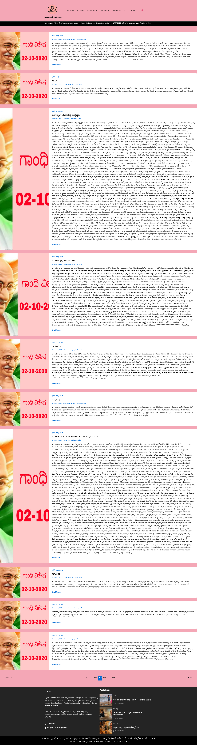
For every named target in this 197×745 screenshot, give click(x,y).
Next (191, 678)
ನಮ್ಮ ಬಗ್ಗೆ (132, 10)
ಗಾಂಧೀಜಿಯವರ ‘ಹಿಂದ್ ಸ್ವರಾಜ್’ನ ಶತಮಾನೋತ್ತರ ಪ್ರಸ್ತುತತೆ (75, 437)
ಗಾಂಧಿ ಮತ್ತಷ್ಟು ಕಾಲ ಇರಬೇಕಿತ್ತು (64, 261)
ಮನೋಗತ (56, 574)
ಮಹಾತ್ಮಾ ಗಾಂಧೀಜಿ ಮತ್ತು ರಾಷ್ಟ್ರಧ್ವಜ (66, 115)
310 (113, 678)
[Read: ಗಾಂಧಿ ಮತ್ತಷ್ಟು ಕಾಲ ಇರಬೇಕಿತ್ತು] (24, 294)
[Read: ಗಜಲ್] (24, 88)
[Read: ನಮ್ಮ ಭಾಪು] (24, 409)
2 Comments (67, 85)
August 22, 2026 (119, 703)
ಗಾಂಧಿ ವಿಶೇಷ (59, 36)
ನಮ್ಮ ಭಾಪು (56, 400)
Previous (8, 678)
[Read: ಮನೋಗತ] (24, 582)
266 (95, 678)
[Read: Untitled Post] (24, 51)
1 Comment (66, 119)
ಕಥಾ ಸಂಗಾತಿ (80, 10)
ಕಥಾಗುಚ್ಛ (115, 709)
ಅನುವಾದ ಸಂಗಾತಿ (92, 10)
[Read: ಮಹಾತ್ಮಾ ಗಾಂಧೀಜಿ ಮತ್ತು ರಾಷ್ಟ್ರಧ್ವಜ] (24, 179)
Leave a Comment (69, 39)
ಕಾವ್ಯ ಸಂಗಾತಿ (70, 10)
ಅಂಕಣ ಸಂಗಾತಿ (105, 10)
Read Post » (56, 65)
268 (104, 678)
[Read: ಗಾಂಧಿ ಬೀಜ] (24, 364)
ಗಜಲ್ (54, 81)
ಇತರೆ (125, 10)
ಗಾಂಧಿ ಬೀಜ (56, 346)
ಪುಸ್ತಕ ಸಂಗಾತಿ (117, 10)
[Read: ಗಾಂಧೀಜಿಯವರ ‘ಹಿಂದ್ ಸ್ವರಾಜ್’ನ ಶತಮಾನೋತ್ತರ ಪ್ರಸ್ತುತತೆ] (24, 496)
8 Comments (67, 639)
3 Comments (67, 350)
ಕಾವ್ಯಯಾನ (116, 723)
